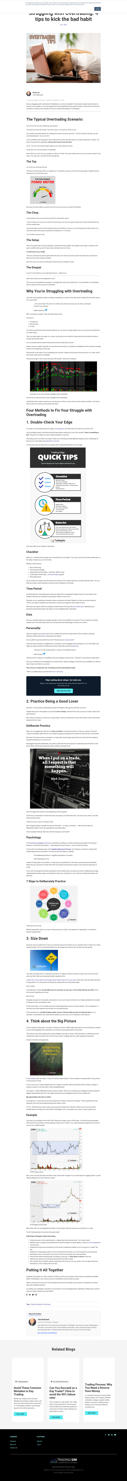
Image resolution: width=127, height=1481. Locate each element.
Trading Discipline (36, 1304)
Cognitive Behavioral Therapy (61, 849)
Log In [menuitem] (39, 1444)
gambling (75, 646)
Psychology (46, 1304)
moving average (53, 574)
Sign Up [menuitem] (39, 1441)
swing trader (69, 640)
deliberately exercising (40, 843)
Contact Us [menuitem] (13, 1448)
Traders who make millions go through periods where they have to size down (51, 980)
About (54, 1467)
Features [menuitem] (13, 1441)
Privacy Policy (60, 1467)
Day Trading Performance (60, 1381)
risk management (94, 1242)
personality (45, 634)
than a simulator (57, 672)
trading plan (60, 429)
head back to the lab (52, 441)
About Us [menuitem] (13, 1444)
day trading (31, 1078)
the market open (78, 606)
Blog (73, 1467)
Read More (20, 1414)
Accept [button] (97, 9)
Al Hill (35, 100)
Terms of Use (67, 1467)
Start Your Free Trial (63, 691)
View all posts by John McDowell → (48, 1333)
